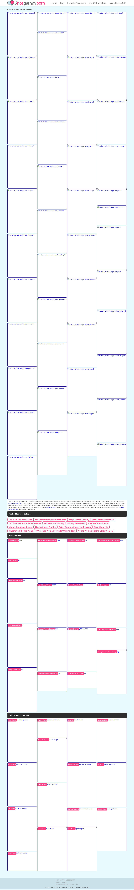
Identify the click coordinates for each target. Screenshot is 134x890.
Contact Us (59, 884)
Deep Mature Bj (101, 527)
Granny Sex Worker (76, 523)
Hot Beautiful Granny (54, 523)
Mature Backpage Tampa (20, 527)
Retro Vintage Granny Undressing (75, 527)
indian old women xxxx (14, 503)
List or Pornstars (97, 2)
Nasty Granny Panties (45, 527)
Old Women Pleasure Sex (20, 519)
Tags (62, 2)
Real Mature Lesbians (98, 523)
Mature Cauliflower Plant (21, 530)
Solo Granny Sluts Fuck (103, 519)
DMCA (66, 884)
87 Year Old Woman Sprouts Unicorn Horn (55, 530)
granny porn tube (61, 882)
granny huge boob (50, 507)
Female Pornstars (76, 2)
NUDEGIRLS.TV (70, 880)
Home (54, 2)
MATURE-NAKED (117, 2)
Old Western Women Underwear (50, 519)
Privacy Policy (74, 884)
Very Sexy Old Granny (79, 519)
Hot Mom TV (59, 880)
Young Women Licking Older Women (95, 530)
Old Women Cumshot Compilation (25, 523)
